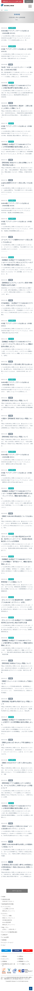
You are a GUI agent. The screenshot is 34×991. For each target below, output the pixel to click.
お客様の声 (5, 934)
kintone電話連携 (6, 922)
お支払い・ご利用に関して (9, 929)
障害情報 (20, 959)
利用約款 (4, 961)
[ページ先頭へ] (30, 989)
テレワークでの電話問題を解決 (9, 932)
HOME (3, 896)
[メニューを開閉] (30, 6)
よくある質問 (5, 937)
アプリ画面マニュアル (24, 964)
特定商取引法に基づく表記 (8, 964)
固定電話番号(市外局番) (8, 904)
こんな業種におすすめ (8, 908)
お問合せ (20, 956)
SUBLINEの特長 (6, 899)
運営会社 (4, 956)
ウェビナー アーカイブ (7, 942)
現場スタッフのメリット (8, 918)
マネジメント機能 (7, 915)
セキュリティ (5, 959)
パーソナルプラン (6, 906)
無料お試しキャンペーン (8, 911)
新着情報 (4, 940)
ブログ (3, 945)
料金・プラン (5, 927)
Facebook (17, 950)
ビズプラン (5, 913)
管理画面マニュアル (23, 961)
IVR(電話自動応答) (7, 920)
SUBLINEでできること (8, 901)
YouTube (28, 950)
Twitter (6, 950)
